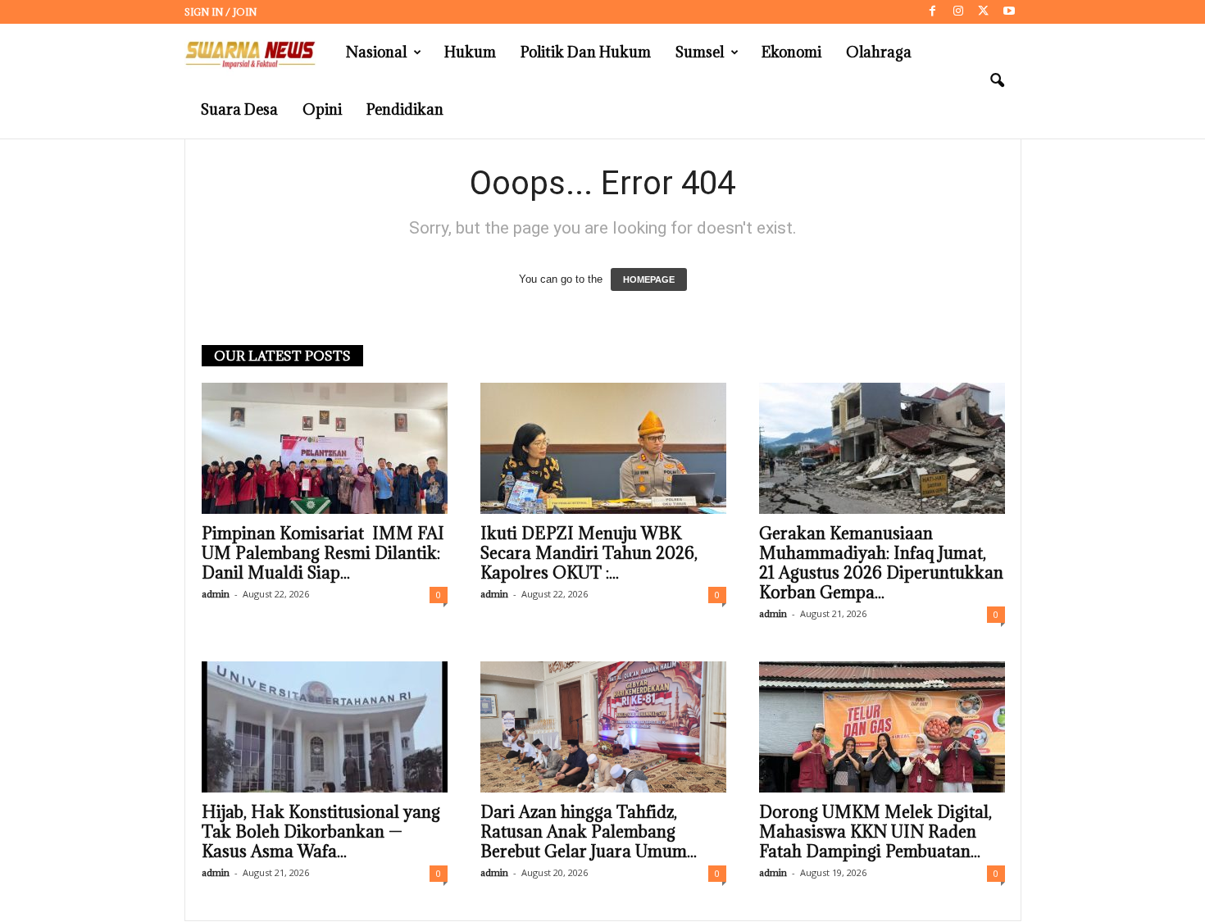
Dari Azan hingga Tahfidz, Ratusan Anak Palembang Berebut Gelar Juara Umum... (588, 832)
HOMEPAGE (649, 279)
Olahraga (879, 52)
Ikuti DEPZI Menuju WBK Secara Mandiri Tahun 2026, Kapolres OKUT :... (589, 553)
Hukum (470, 52)
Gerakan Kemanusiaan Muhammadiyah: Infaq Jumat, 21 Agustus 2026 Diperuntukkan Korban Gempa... (881, 563)
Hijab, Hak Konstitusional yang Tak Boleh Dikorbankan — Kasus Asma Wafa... (321, 832)
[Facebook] (933, 12)
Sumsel (699, 52)
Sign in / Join (220, 12)
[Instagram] (958, 12)
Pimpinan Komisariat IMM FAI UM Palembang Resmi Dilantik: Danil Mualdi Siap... (323, 553)
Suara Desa (239, 109)
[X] (984, 12)
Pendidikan (404, 109)
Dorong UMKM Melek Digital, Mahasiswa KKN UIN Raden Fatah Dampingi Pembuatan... (875, 832)
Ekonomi (791, 52)
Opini (322, 109)
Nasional (376, 52)
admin (216, 594)
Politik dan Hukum (586, 52)
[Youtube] (1009, 12)
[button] (997, 81)
